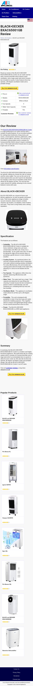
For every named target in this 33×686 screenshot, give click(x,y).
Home (3, 9)
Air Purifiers (5, 13)
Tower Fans (5, 16)
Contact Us (16, 669)
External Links (16, 679)
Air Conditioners (14, 9)
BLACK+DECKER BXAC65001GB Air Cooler (17, 129)
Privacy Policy (16, 672)
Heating (14, 16)
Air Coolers (26, 9)
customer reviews (12, 368)
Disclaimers (17, 676)
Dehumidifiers (17, 13)
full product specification (11, 168)
